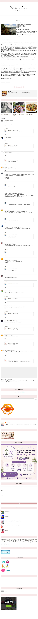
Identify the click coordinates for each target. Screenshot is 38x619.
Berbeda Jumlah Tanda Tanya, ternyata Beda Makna (12, 525)
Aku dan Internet (7, 511)
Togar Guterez (7, 305)
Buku (4, 539)
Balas (5, 125)
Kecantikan (18, 540)
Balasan (6, 128)
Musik (27, 541)
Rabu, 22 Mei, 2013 (12, 305)
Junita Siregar (7, 350)
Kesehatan (29, 540)
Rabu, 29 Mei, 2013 (15, 130)
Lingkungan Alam (17, 541)
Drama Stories (19, 539)
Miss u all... (6, 530)
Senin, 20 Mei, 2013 (10, 120)
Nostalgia (34, 541)
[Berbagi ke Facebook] (14, 87)
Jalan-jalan (13, 540)
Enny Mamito (10, 130)
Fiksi (29, 539)
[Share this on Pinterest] (19, 87)
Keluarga (23, 540)
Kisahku (2, 541)
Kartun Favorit (7, 516)
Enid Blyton (25, 539)
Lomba (23, 541)
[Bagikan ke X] (17, 87)
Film (31, 539)
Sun (5, 137)
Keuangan (35, 540)
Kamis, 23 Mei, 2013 (10, 335)
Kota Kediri (7, 541)
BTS (1, 539)
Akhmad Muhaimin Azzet (8, 320)
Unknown (6, 167)
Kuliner (11, 541)
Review (27, 543)
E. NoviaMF (6, 120)
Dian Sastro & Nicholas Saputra (11, 539)
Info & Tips (6, 540)
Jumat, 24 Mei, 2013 (12, 350)
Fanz (5, 152)
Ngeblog (30, 541)
